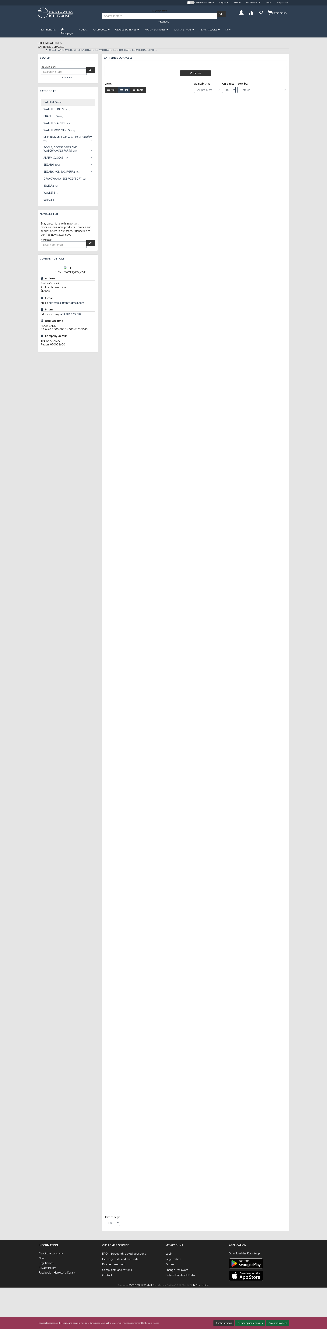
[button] (223, 2)
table (139, 89)
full (113, 89)
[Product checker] (251, 12)
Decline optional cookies (250, 1323)
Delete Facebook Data (180, 1275)
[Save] (90, 243)
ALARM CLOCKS (209, 29)
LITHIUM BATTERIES (126, 50)
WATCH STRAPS (183, 29)
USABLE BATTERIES (126, 29)
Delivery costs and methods (120, 1259)
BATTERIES (93, 50)
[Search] (221, 14)
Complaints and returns (117, 1270)
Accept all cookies (278, 1323)
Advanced (163, 21)
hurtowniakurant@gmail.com (66, 302)
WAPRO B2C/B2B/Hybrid (140, 1285)
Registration (282, 2)
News (42, 1258)
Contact (107, 1275)
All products (100, 29)
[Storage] (260, 12)
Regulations (46, 1263)
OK (308, 1310)
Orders (170, 1264)
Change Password (177, 1270)
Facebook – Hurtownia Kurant (57, 1272)
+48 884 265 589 (71, 314)
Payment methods (114, 1264)
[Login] (241, 12)
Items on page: (112, 1217)
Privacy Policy (47, 1267)
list (126, 89)
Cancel (320, 1310)
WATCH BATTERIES (155, 29)
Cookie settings (202, 1285)
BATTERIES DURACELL (146, 50)
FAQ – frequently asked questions (124, 1253)
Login (268, 2)
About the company (51, 1253)
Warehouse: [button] (252, 2)
